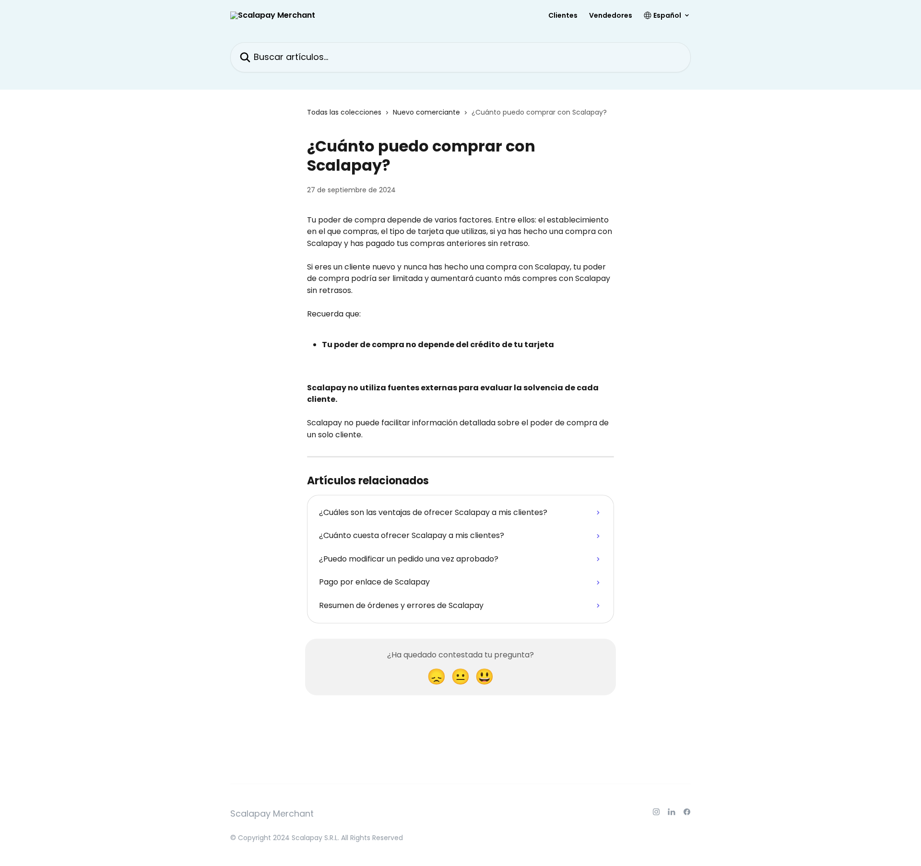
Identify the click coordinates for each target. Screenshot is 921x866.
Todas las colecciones (344, 112)
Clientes (563, 15)
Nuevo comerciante (426, 112)
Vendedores (610, 15)
